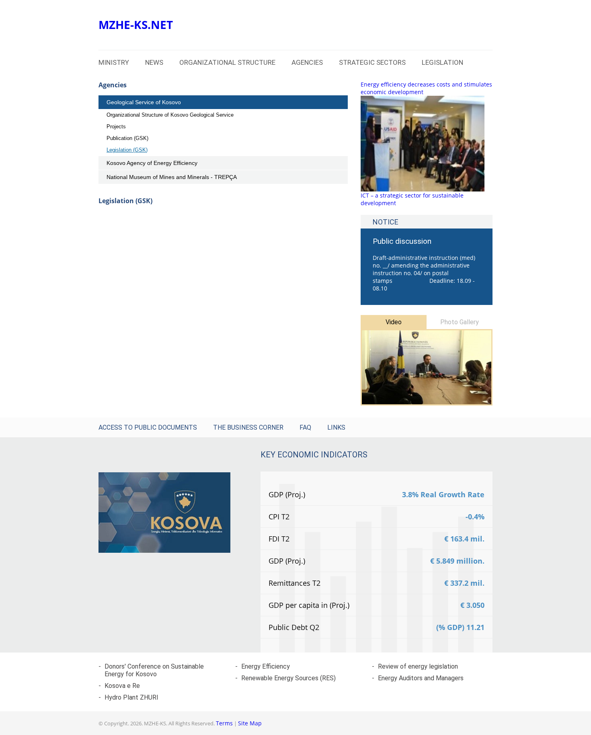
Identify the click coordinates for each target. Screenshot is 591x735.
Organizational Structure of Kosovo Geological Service (170, 115)
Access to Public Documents (147, 427)
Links (336, 427)
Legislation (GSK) (127, 150)
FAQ (305, 427)
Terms (224, 723)
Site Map (250, 723)
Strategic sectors (372, 62)
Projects (116, 127)
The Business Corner (248, 427)
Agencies (307, 62)
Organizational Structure (227, 62)
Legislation (442, 62)
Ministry (113, 62)
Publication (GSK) (127, 138)
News (154, 62)
